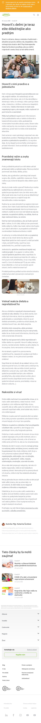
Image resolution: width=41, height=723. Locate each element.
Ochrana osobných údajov (29, 703)
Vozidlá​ (4, 621)
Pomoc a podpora (27, 665)
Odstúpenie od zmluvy (28, 669)
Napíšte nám (20, 655)
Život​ (3, 640)
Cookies (25, 708)
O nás (4, 669)
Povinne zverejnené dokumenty (27, 673)
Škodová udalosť (32, 649)
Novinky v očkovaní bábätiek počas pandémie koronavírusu (25, 564)
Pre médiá (5, 672)
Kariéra (4, 676)
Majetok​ (4, 634)
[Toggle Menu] (38, 15)
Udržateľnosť (25, 678)
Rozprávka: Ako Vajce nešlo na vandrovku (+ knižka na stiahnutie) (25, 593)
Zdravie (4, 614)
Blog (3, 665)
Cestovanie (5, 627)
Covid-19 (14, 21)
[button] (20, 615)
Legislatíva (33, 708)
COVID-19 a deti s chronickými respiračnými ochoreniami (25, 578)
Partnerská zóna (8, 703)
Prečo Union (6, 680)
